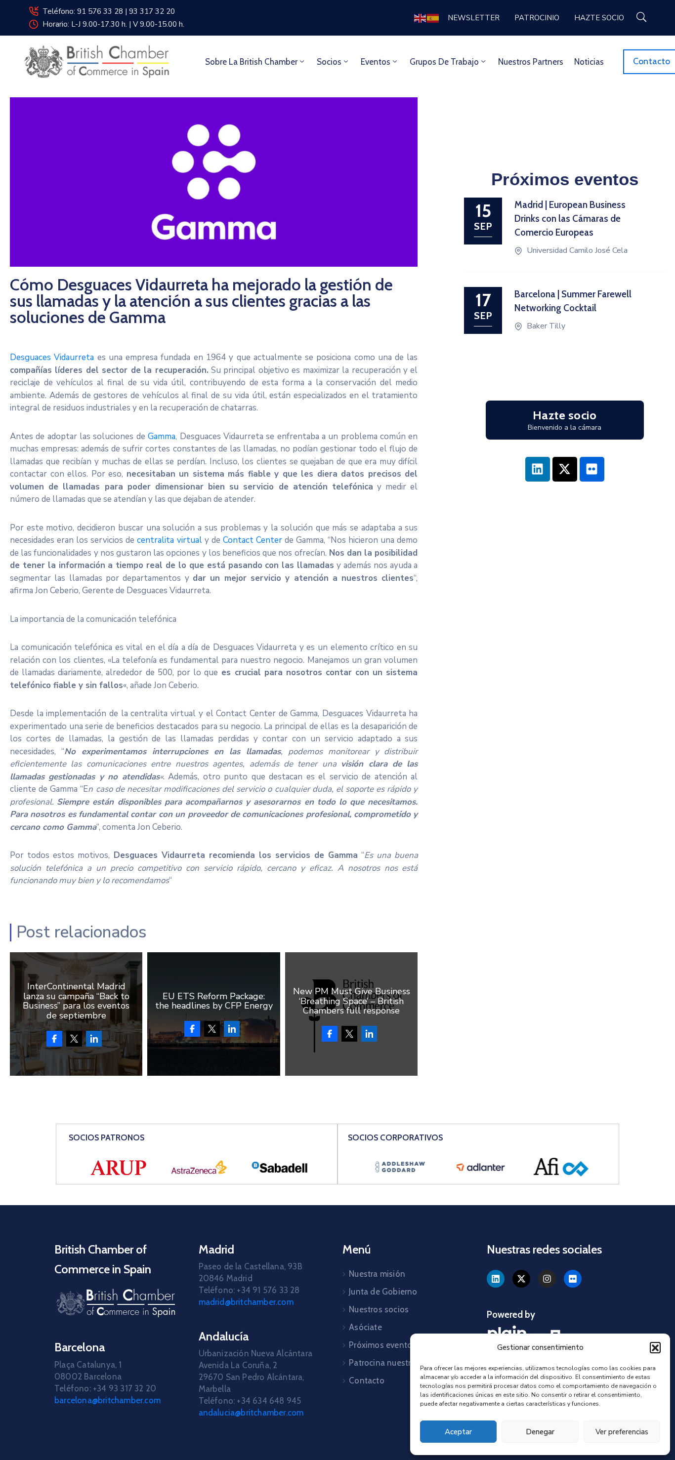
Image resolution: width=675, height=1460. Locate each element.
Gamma (161, 436)
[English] (420, 17)
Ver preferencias (621, 1432)
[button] (655, 1347)
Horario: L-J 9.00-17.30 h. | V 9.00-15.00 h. (113, 24)
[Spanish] (433, 17)
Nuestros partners (530, 62)
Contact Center (252, 540)
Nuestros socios (379, 1309)
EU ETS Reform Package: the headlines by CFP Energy (214, 1001)
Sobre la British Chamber (251, 62)
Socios (329, 62)
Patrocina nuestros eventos (400, 1363)
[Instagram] (547, 1279)
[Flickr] (592, 469)
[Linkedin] (537, 469)
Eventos (375, 62)
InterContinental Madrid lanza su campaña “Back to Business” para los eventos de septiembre (76, 1000)
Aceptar (458, 1432)
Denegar (540, 1432)
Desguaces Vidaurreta (52, 357)
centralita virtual (169, 540)
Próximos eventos (382, 1345)
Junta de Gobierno (383, 1292)
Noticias (589, 62)
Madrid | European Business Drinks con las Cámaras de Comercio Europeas (570, 218)
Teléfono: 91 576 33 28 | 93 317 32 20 (108, 11)
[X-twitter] (564, 469)
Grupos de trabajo (444, 62)
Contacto (366, 1380)
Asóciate (365, 1327)
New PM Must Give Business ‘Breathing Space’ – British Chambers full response (351, 1001)
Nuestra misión (377, 1274)
